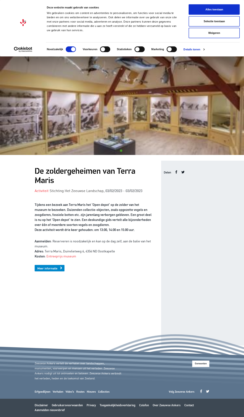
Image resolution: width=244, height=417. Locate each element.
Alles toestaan (214, 9)
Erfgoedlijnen (42, 391)
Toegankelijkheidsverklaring (117, 405)
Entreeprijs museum (61, 256)
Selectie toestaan (214, 21)
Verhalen (58, 391)
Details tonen (191, 49)
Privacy (91, 405)
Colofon (144, 405)
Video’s (70, 391)
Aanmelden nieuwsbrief (50, 410)
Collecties (103, 391)
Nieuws (91, 391)
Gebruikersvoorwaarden (67, 405)
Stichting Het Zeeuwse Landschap (77, 190)
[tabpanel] (122, 105)
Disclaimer (41, 405)
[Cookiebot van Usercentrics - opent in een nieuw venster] (23, 49)
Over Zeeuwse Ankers (167, 405)
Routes (80, 391)
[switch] (105, 49)
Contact (189, 405)
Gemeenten (201, 363)
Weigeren (214, 32)
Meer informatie (47, 268)
